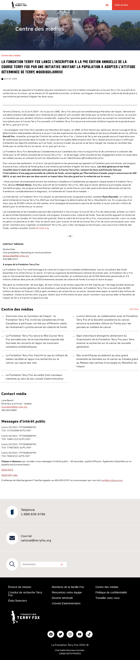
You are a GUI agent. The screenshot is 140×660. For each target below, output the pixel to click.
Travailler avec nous (107, 597)
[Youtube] (79, 634)
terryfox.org (42, 228)
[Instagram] (70, 634)
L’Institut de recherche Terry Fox (25, 594)
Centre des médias (11, 55)
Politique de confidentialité (111, 592)
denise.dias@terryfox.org (16, 256)
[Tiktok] (89, 634)
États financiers (17, 600)
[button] (107, 5)
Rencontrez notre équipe (67, 592)
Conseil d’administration (66, 603)
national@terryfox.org (36, 540)
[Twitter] (60, 634)
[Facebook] (50, 634)
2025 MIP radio (9, 475)
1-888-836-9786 (33, 514)
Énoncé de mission (19, 586)
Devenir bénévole (62, 597)
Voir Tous (134, 309)
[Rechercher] (62, 564)
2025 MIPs (7, 470)
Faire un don (121, 5)
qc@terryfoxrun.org (112, 480)
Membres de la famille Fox (68, 586)
